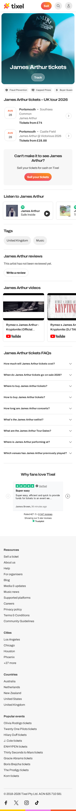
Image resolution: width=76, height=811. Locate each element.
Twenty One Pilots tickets (20, 729)
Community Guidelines (19, 621)
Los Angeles (12, 639)
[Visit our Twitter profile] (16, 803)
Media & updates (15, 586)
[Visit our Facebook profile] (6, 803)
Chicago (9, 645)
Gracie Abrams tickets (18, 758)
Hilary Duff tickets (15, 735)
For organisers (13, 574)
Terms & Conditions (17, 615)
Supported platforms (17, 598)
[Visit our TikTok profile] (37, 803)
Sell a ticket (11, 556)
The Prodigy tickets (16, 770)
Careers (9, 603)
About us (9, 562)
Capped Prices (43, 90)
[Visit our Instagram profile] (26, 803)
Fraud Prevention (18, 90)
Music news (11, 592)
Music (40, 240)
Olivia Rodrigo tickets (18, 723)
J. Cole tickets (13, 741)
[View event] (69, 116)
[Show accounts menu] (68, 6)
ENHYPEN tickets (15, 746)
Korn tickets (11, 776)
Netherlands (12, 687)
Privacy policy (13, 609)
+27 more (10, 663)
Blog (7, 580)
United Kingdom (17, 240)
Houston (9, 651)
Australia (9, 681)
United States (13, 699)
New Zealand (12, 693)
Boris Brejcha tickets (17, 764)
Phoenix (9, 657)
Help (7, 568)
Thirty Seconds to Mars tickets (23, 752)
